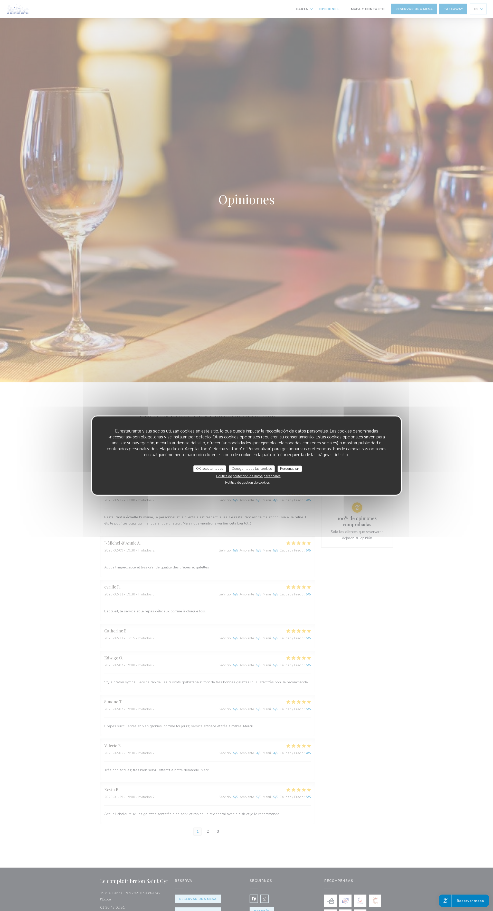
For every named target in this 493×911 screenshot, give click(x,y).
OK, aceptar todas (209, 468)
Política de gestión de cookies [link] (247, 482)
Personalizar (289, 468)
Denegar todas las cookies (252, 468)
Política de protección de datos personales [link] (248, 476)
